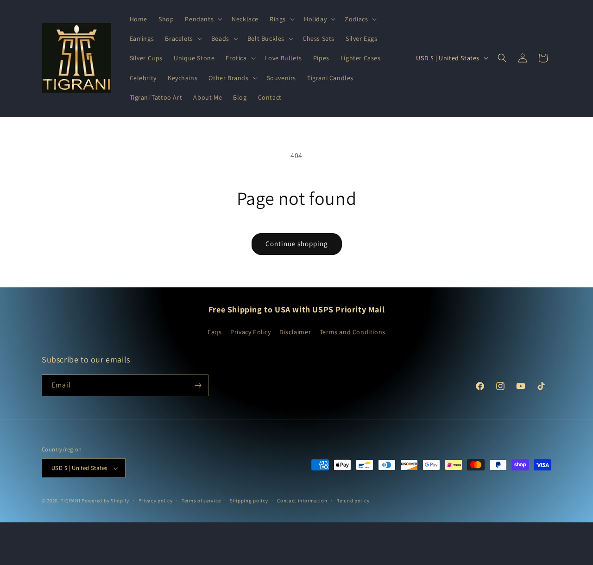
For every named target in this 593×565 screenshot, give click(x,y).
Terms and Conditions (352, 332)
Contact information (302, 500)
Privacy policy (156, 500)
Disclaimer (295, 332)
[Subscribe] (198, 385)
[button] (202, 19)
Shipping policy (249, 500)
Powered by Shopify (105, 500)
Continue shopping (296, 243)
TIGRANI (71, 500)
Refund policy (352, 500)
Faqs (214, 332)
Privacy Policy (250, 332)
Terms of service (201, 500)
